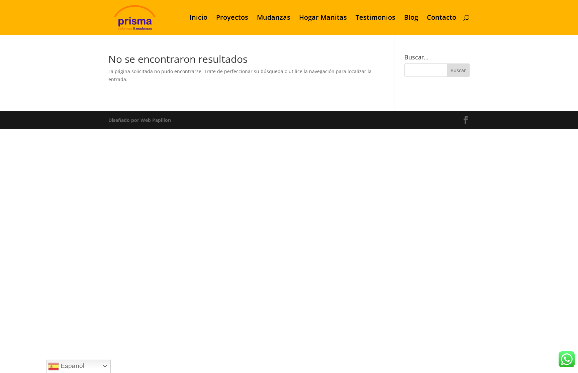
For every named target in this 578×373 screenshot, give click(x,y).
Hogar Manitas (323, 18)
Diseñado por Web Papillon (139, 120)
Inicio (198, 18)
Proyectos (232, 18)
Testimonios (375, 18)
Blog (411, 18)
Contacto (441, 18)
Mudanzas (273, 18)
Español (71, 365)
